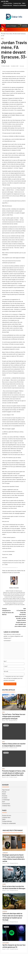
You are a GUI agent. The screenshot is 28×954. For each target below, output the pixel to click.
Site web (6, 671)
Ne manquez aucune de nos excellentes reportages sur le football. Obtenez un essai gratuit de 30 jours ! (13, 115)
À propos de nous (8, 3)
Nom (5, 661)
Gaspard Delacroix (13, 720)
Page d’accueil (5, 790)
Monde (4, 794)
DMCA (23, 3)
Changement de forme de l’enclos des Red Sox (8, 611)
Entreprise (5, 911)
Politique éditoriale (7, 5)
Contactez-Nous (17, 3)
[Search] (26, 29)
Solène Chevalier (6, 66)
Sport (2, 38)
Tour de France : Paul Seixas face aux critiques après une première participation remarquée (13, 716)
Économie (4, 795)
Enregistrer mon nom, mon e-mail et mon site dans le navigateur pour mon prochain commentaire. (13, 678)
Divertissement (6, 803)
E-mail (6, 666)
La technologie (6, 799)
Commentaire (7, 640)
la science (4, 797)
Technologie (5, 852)
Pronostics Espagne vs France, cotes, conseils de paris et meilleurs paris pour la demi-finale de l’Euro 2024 (13, 773)
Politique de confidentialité (19, 5)
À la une (4, 792)
